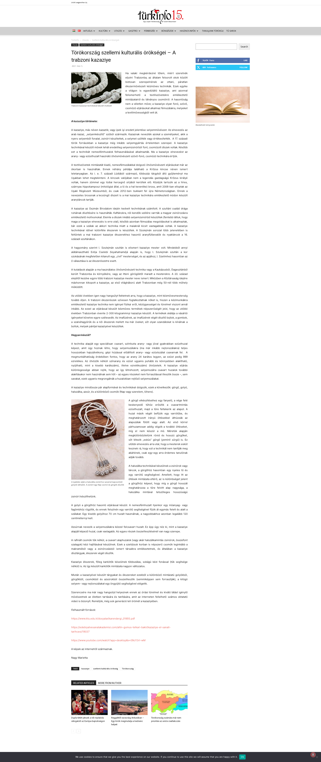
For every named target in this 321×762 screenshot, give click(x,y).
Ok (242, 756)
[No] (316, 757)
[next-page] (79, 731)
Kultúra (103, 30)
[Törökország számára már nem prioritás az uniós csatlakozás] (169, 702)
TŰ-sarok (231, 30)
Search (244, 46)
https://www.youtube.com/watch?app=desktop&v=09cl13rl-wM (108, 640)
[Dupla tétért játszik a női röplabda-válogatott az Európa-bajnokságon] (89, 702)
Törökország (128, 668)
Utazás (118, 30)
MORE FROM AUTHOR (109, 683)
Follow (243, 67)
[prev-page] (73, 731)
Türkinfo (75, 40)
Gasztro (133, 30)
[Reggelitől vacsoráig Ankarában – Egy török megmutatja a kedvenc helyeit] (129, 702)
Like (245, 60)
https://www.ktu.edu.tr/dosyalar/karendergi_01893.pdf (103, 618)
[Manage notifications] (313, 754)
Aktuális (87, 30)
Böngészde (167, 30)
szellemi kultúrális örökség (105, 668)
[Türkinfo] (160, 16)
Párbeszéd (149, 30)
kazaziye (85, 668)
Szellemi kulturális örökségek (91, 45)
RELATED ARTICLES (83, 683)
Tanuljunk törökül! (213, 30)
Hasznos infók (188, 30)
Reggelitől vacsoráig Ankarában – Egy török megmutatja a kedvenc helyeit (127, 721)
